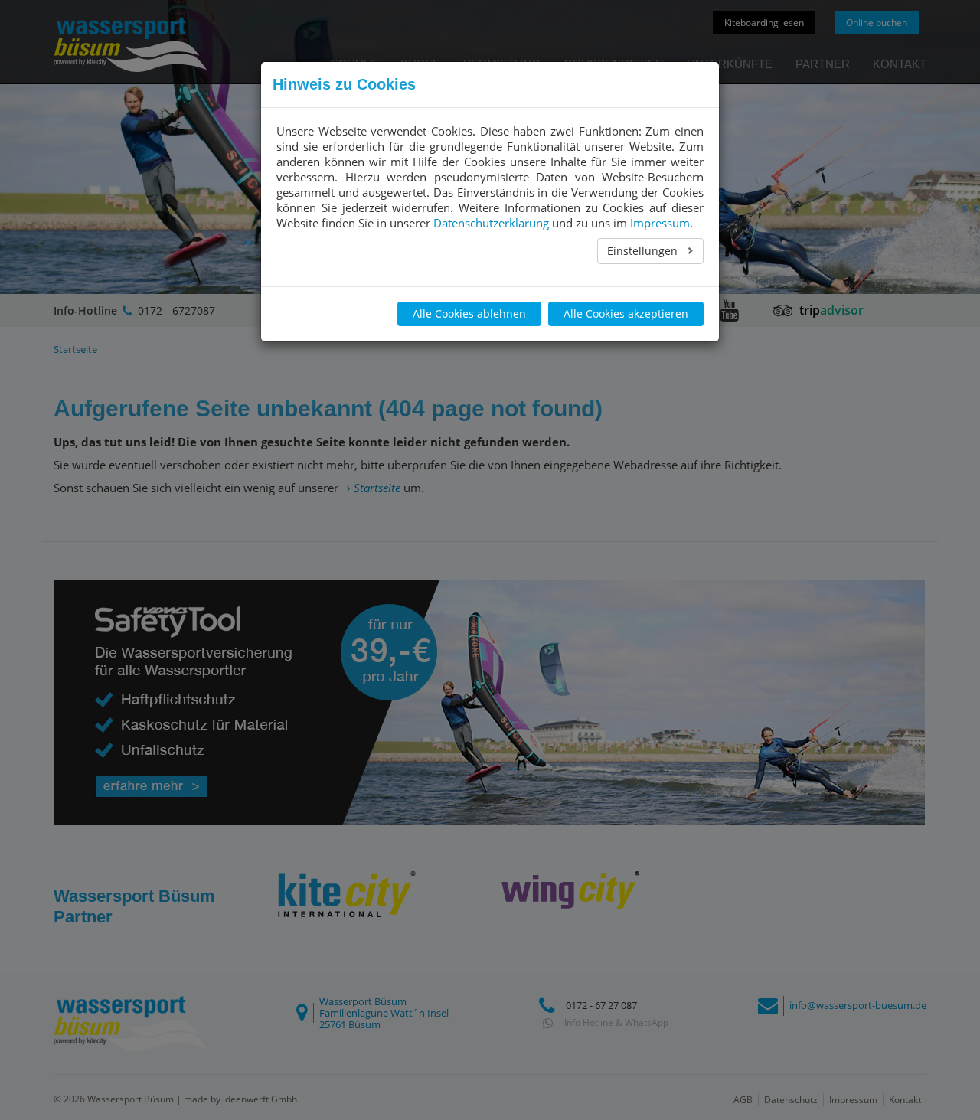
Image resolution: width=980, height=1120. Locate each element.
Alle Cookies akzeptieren (626, 313)
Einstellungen (644, 250)
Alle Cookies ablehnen (469, 313)
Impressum (660, 222)
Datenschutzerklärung (491, 222)
